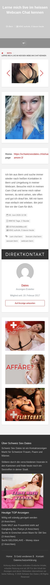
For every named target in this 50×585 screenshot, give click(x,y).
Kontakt (40, 556)
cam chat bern (16, 236)
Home (9, 556)
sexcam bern (12, 241)
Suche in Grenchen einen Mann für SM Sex (24, 532)
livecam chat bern (33, 236)
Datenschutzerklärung (25, 560)
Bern (11, 26)
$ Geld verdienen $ (24, 556)
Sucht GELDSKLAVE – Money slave (20, 540)
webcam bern (27, 241)
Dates (25, 285)
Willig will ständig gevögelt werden (19, 517)
